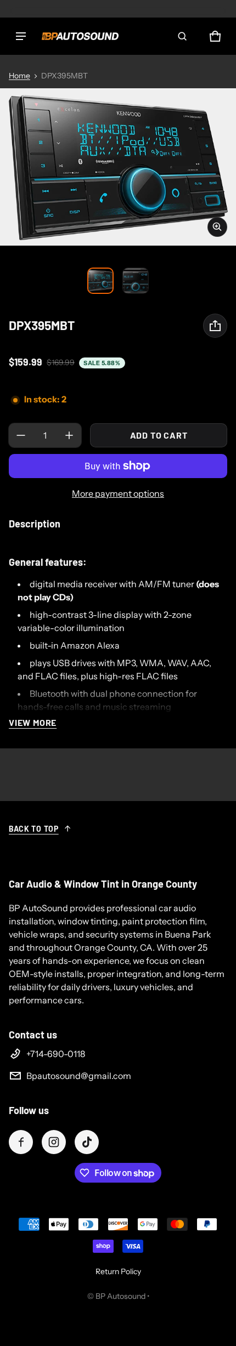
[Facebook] (21, 1142)
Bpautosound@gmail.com (78, 1075)
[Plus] (69, 435)
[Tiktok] (87, 1142)
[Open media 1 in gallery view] (100, 281)
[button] (182, 36)
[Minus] (21, 435)
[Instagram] (54, 1142)
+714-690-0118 (55, 1053)
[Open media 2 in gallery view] (135, 281)
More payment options (118, 493)
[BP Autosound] (80, 36)
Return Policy (118, 1271)
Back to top (34, 828)
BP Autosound (120, 1296)
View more (33, 722)
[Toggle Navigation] (21, 36)
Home (19, 76)
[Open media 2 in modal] (118, 167)
